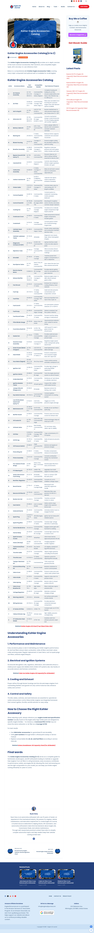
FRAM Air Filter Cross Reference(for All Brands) (66, 882)
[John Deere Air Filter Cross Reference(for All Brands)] (27, 874)
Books (63, 6)
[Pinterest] (76, 1)
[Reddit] (74, 1)
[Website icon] (34, 839)
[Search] (86, 1)
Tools (55, 6)
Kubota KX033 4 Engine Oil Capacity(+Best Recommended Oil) (76, 85)
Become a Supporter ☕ (78, 35)
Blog (48, 6)
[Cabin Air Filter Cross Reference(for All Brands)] (47, 874)
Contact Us (71, 6)
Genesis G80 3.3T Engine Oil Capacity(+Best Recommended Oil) (76, 93)
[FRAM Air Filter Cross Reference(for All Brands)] (66, 874)
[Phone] (81, 1)
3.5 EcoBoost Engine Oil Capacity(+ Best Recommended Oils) (77, 102)
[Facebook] (5, 896)
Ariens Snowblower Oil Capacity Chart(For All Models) (37, 745)
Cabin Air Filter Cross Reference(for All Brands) (46, 882)
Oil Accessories (23, 57)
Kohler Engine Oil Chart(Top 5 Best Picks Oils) (37, 626)
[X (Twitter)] (71, 1)
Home (34, 6)
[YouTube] (78, 1)
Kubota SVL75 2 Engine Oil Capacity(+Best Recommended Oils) (76, 76)
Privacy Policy (67, 896)
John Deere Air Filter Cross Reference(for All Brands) (27, 882)
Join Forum (83, 6)
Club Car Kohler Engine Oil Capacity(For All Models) (37, 673)
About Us (42, 6)
